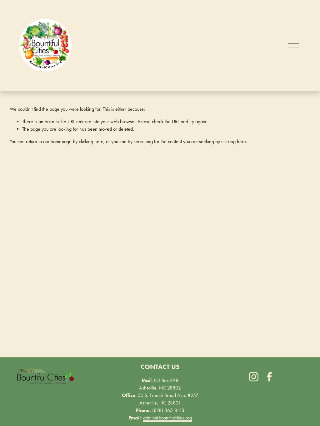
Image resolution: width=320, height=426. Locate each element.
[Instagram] (254, 377)
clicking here (91, 141)
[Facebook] (269, 377)
